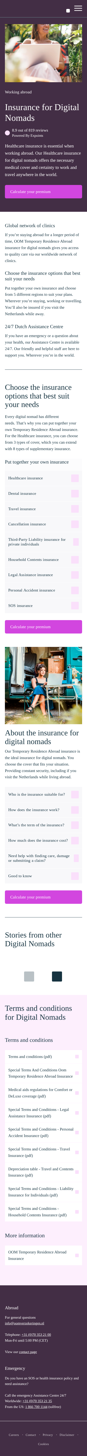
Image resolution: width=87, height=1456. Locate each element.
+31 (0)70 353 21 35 (37, 1401)
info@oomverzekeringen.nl (24, 1323)
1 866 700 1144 (36, 1407)
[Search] (68, 11)
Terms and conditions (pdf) (30, 1056)
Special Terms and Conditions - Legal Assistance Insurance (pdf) (38, 1112)
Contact (31, 1435)
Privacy (48, 1435)
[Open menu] (78, 9)
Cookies (43, 1444)
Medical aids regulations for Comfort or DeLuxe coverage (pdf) (40, 1092)
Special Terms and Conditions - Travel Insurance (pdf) (39, 1152)
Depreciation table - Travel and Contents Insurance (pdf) (40, 1172)
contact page (28, 1352)
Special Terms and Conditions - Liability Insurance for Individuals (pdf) (41, 1191)
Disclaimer (67, 1435)
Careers (14, 1435)
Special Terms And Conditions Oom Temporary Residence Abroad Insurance (40, 1073)
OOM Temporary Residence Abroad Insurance (37, 1255)
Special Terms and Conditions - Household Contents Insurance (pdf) (37, 1211)
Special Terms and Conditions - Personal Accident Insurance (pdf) (41, 1132)
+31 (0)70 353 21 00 (36, 1335)
